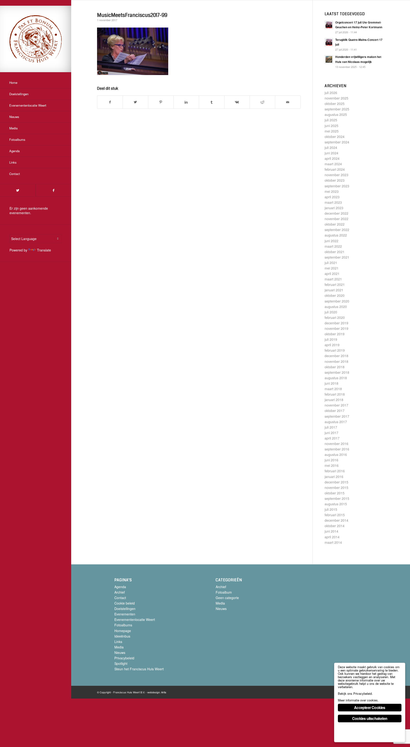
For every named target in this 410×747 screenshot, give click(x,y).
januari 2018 (334, 399)
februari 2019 (335, 350)
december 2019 (336, 323)
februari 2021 (335, 284)
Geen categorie (227, 597)
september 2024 (337, 142)
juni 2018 (331, 383)
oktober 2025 (335, 103)
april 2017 (332, 438)
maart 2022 (333, 246)
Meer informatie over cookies (358, 700)
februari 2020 (335, 317)
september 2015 (337, 498)
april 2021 (332, 273)
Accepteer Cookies (369, 707)
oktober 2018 (335, 366)
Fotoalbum (224, 592)
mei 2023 (332, 191)
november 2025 (336, 98)
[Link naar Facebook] (53, 190)
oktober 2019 (335, 333)
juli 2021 (331, 262)
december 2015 (336, 482)
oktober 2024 (335, 136)
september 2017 (337, 416)
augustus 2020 (336, 306)
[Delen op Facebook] (110, 102)
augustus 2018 (336, 377)
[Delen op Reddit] (262, 102)
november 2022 (336, 218)
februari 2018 (335, 394)
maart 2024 (333, 163)
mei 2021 (332, 268)
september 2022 (337, 229)
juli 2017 (331, 427)
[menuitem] (35, 83)
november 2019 (336, 328)
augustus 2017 (336, 421)
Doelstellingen (124, 608)
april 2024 (332, 158)
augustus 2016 (336, 454)
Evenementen (124, 614)
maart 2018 (333, 388)
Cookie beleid (124, 603)
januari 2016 (334, 476)
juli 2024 (331, 147)
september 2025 (337, 109)
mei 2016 (332, 465)
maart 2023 (333, 202)
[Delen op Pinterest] (160, 102)
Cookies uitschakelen (369, 718)
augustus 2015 (336, 503)
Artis (163, 692)
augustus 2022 (336, 235)
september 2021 (337, 257)
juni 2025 (331, 125)
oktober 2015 (335, 493)
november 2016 (336, 443)
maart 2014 (333, 542)
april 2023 (332, 196)
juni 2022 (331, 240)
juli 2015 (331, 509)
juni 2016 (331, 460)
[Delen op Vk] (237, 102)
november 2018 (336, 361)
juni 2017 (331, 432)
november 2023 (336, 174)
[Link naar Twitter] (17, 190)
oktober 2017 (335, 410)
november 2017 (336, 405)
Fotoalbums (123, 625)
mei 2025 (332, 131)
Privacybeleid (124, 658)
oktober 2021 (335, 251)
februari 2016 (335, 470)
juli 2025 (331, 120)
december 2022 (336, 213)
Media (119, 647)
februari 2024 (335, 169)
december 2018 (336, 355)
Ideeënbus (122, 636)
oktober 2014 (335, 525)
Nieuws (119, 652)
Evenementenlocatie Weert (134, 619)
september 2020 (337, 301)
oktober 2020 (335, 295)
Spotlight (120, 663)
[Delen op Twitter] (135, 102)
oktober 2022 (335, 224)
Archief (119, 592)
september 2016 (337, 449)
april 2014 (332, 536)
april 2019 (332, 344)
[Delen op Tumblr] (211, 102)
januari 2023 (334, 207)
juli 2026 (331, 92)
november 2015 (336, 487)
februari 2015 (335, 514)
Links (118, 641)
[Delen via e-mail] (287, 102)
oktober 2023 (335, 180)
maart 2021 (333, 279)
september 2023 (337, 186)
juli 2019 (331, 339)
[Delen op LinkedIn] (186, 102)
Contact (120, 597)
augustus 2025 (336, 114)
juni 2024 (331, 153)
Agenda (120, 586)
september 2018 (337, 372)
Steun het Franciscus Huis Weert (139, 669)
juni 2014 (331, 531)
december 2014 (336, 520)
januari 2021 (334, 290)
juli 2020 (331, 312)
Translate (44, 250)
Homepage (122, 630)
